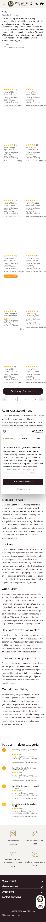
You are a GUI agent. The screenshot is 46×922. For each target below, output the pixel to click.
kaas (35, 843)
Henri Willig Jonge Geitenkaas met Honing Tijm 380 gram (11, 259)
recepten (13, 844)
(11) (15, 90)
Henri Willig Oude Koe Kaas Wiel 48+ (32, 370)
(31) (15, 145)
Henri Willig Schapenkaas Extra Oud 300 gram (11, 93)
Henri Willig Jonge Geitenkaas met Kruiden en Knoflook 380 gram (33, 93)
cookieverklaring (26, 470)
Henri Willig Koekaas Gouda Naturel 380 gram (25, 787)
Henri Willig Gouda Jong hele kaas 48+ (33, 315)
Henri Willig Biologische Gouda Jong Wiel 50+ (25, 805)
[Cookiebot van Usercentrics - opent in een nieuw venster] (32, 431)
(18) (21, 790)
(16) (36, 256)
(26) (36, 145)
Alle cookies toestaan (23, 481)
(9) (14, 311)
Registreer (14, 97)
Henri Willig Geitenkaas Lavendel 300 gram (11, 204)
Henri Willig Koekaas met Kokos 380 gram (33, 148)
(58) (21, 808)
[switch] (40, 906)
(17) (15, 200)
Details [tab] (24, 438)
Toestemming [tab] (9, 438)
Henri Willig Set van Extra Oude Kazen (10, 315)
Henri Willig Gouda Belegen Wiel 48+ (10, 370)
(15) (36, 200)
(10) (36, 90)
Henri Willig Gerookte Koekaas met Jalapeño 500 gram (32, 259)
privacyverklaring (11, 473)
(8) (14, 367)
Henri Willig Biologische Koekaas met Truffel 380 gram (11, 148)
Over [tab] (38, 438)
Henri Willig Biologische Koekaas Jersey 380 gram (33, 204)
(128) (37, 311)
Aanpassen (22, 489)
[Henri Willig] (3, 15)
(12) (15, 256)
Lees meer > (6, 44)
